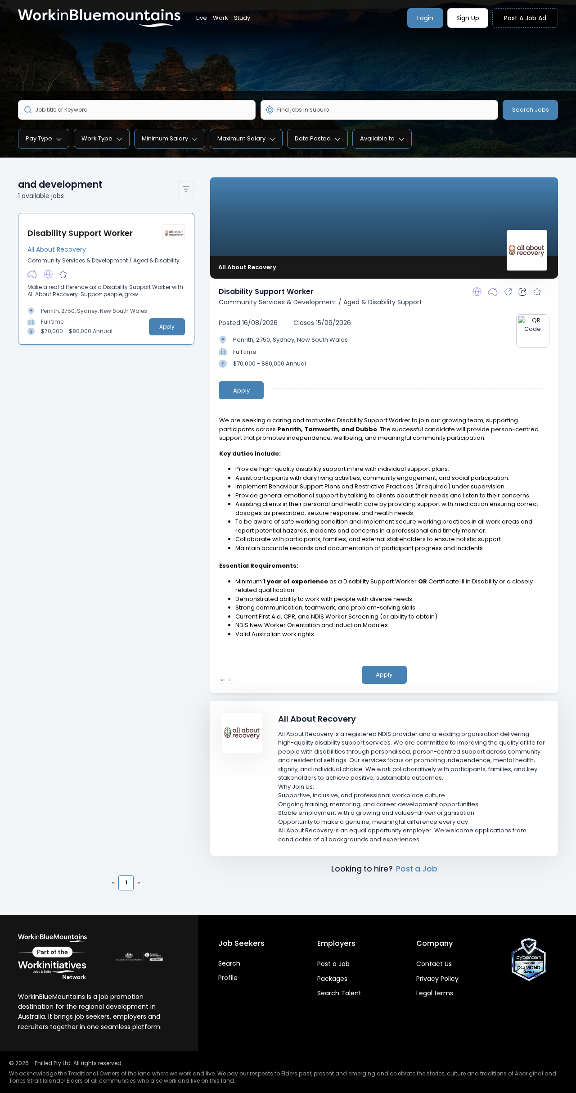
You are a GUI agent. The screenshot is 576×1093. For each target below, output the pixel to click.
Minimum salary (165, 138)
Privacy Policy (437, 978)
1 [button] (126, 882)
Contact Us (434, 963)
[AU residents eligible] (32, 274)
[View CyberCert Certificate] (529, 959)
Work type (96, 138)
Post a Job (416, 868)
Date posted (313, 138)
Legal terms (434, 993)
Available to (377, 138)
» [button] (138, 882)
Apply (167, 326)
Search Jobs (530, 109)
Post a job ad (525, 18)
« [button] (113, 882)
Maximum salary (241, 138)
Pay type (39, 138)
